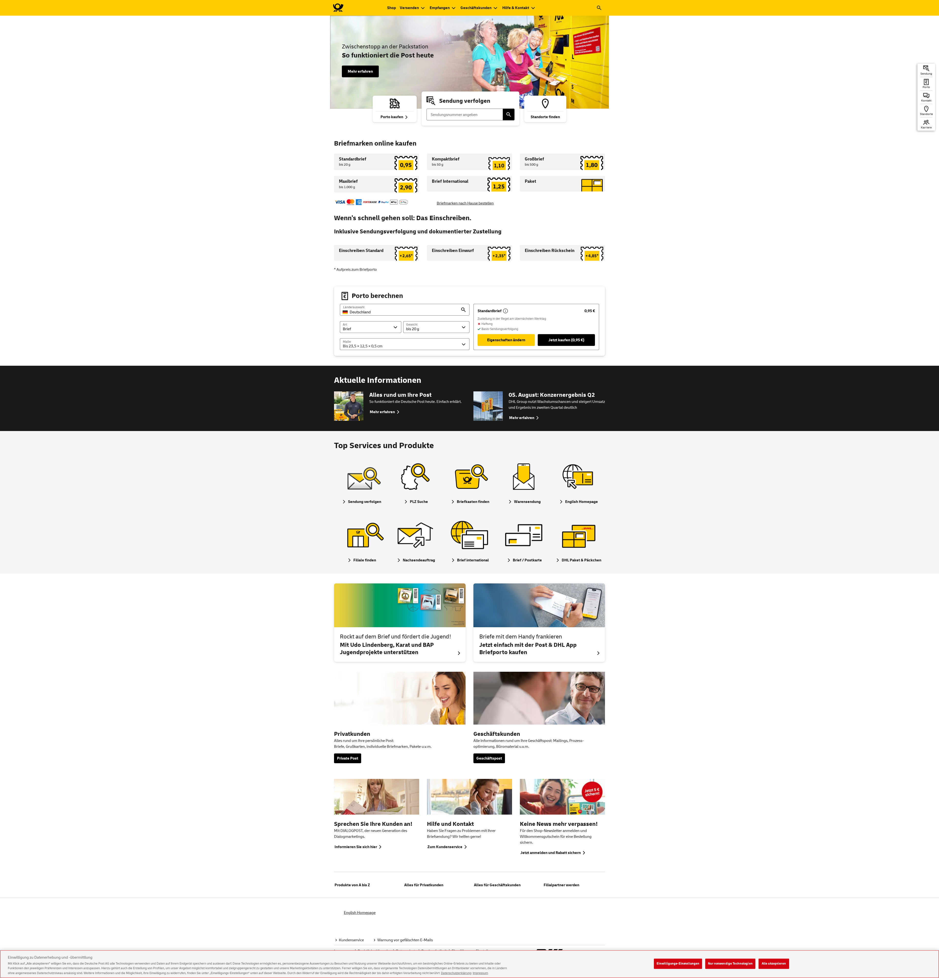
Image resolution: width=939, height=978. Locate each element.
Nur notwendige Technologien (730, 964)
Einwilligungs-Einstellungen (678, 964)
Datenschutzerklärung (456, 973)
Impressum (480, 973)
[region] (469, 964)
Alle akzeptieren (774, 964)
